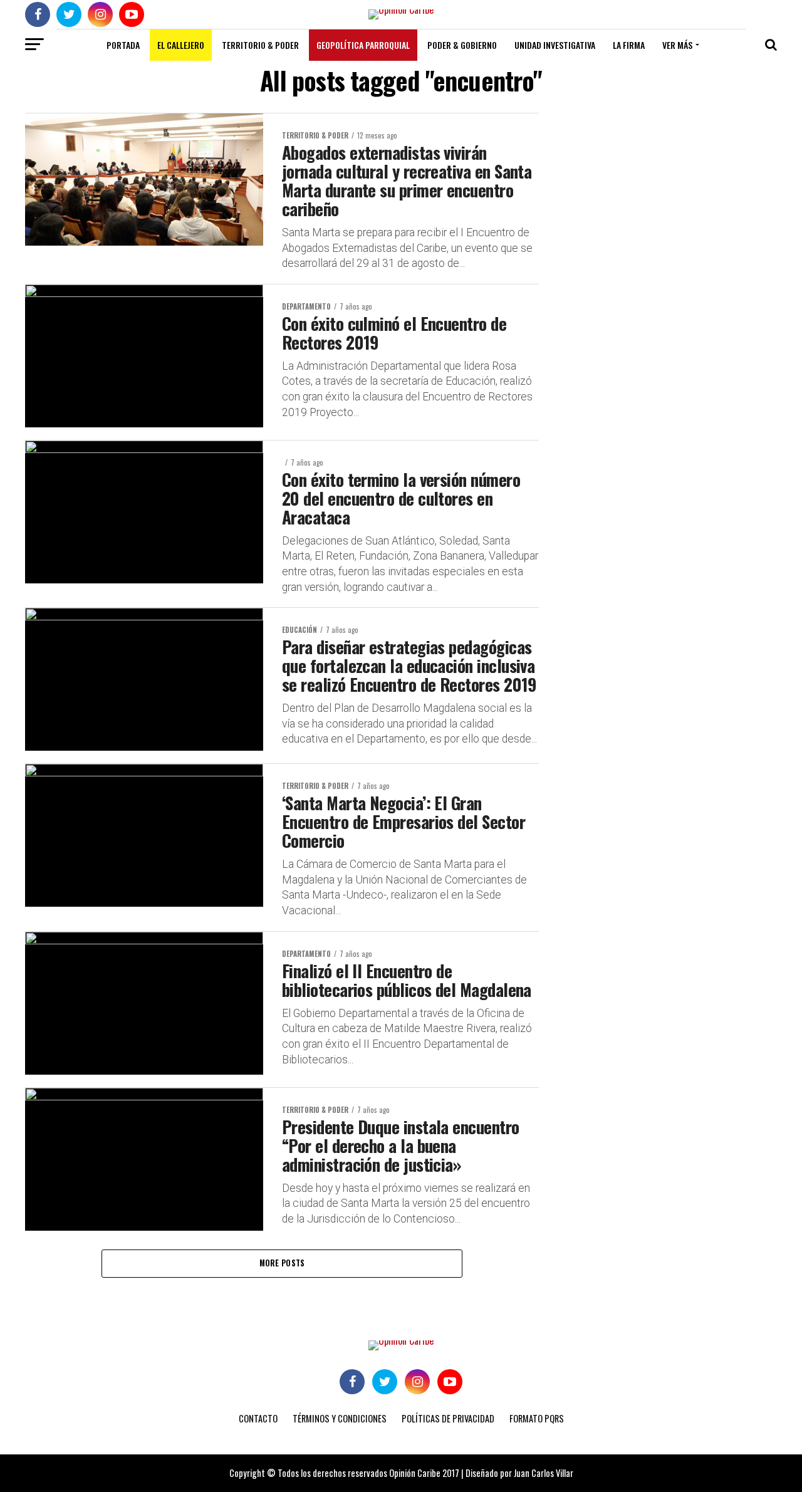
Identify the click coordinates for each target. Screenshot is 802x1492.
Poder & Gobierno (462, 44)
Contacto (258, 1418)
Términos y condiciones (340, 1418)
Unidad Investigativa (554, 44)
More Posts (282, 1263)
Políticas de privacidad (448, 1418)
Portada (123, 44)
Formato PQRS (536, 1418)
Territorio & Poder (260, 44)
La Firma (629, 44)
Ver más (677, 44)
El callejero (180, 44)
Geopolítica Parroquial (363, 44)
